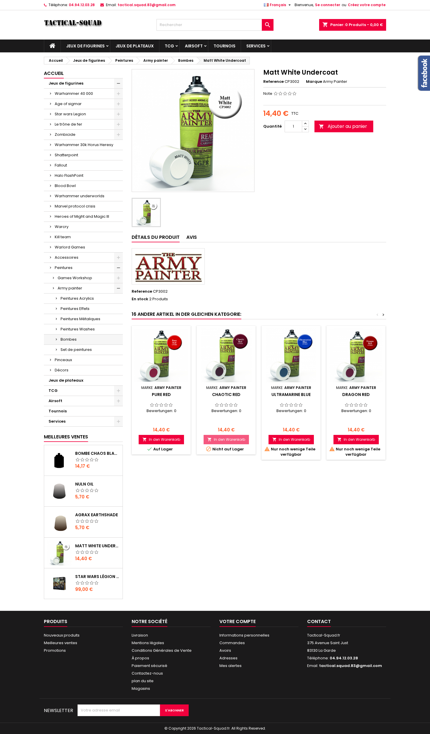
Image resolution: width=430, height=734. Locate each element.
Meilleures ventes (60, 643)
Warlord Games (70, 247)
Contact (319, 621)
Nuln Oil (84, 484)
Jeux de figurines (85, 46)
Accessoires (66, 257)
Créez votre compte (367, 4)
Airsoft (194, 46)
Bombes (69, 339)
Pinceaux (63, 360)
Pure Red (161, 394)
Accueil (54, 73)
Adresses (228, 658)
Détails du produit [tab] (156, 237)
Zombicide (65, 134)
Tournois (224, 46)
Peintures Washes (78, 329)
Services (256, 46)
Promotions (55, 650)
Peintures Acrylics (77, 298)
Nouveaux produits (62, 635)
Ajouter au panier (343, 126)
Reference (273, 81)
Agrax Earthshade (96, 514)
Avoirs (225, 650)
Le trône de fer (68, 124)
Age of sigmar (68, 104)
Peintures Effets (75, 308)
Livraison (140, 635)
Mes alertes (230, 665)
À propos (140, 658)
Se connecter (327, 4)
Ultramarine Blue (291, 394)
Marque (314, 81)
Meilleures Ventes (66, 436)
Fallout (61, 165)
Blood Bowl (65, 185)
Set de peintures (76, 349)
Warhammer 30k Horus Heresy (84, 145)
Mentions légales (148, 643)
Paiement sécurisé (149, 665)
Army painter (70, 288)
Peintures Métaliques (80, 319)
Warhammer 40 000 (74, 93)
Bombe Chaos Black (97, 453)
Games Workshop (75, 278)
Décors (61, 370)
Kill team (63, 237)
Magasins (141, 688)
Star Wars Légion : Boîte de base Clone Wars (97, 576)
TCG (169, 46)
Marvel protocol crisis (75, 206)
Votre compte (237, 621)
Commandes (232, 643)
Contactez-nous (147, 673)
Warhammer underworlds (79, 196)
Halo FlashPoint (69, 175)
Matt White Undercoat (97, 545)
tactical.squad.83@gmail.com (147, 4)
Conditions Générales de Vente (162, 650)
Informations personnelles (244, 635)
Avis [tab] (191, 237)
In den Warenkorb (161, 439)
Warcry (61, 226)
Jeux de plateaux (135, 46)
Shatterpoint (66, 155)
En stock (140, 299)
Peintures (64, 267)
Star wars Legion (70, 114)
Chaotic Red (226, 394)
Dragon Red (356, 394)
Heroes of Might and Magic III (82, 216)
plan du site (143, 681)
